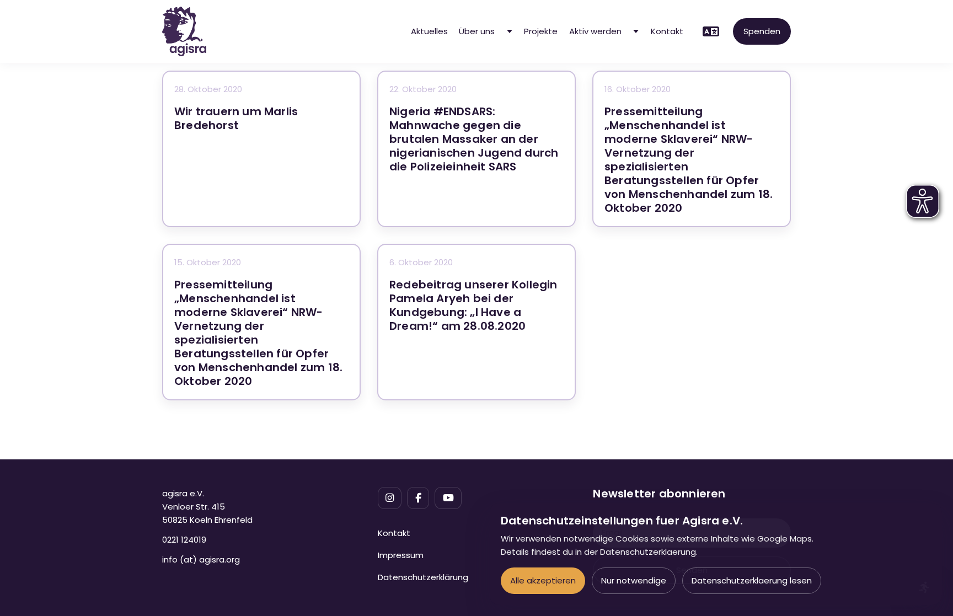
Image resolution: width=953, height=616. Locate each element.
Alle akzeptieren (543, 580)
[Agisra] (184, 31)
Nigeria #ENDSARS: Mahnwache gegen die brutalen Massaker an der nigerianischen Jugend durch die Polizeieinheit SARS (473, 139)
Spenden (761, 31)
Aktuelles (429, 31)
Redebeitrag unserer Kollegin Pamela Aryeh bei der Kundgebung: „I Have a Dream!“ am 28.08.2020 (473, 305)
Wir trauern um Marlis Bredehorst (236, 118)
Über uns (477, 31)
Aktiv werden (595, 31)
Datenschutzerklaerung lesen (752, 580)
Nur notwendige (633, 580)
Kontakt (667, 31)
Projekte (541, 31)
